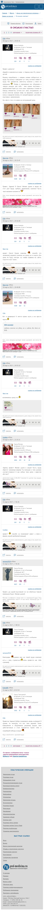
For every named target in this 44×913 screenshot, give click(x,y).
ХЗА (4, 38)
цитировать (20, 152)
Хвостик (5, 158)
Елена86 (5, 688)
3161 (15, 710)
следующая (16, 32)
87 (19, 710)
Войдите (6, 756)
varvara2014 (7, 561)
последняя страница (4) (33, 32)
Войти (39, 23)
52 (24, 178)
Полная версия (19, 2)
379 (20, 460)
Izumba (5, 437)
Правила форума (16, 23)
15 (24, 460)
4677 (15, 584)
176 (20, 584)
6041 (15, 460)
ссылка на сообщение (34, 66)
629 (20, 178)
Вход (13, 2)
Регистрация (7, 2)
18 (29, 460)
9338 (15, 178)
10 (19, 61)
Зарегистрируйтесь (20, 756)
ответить (8, 152)
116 (15, 61)
